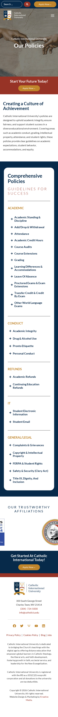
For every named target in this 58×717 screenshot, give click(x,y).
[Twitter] (22, 626)
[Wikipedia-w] (29, 626)
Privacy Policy (13, 635)
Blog (43, 635)
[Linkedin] (43, 626)
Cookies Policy (30, 635)
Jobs (49, 635)
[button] (52, 15)
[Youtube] (36, 626)
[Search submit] (27, 4)
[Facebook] (14, 626)
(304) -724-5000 (29, 608)
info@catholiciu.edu (29, 612)
